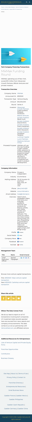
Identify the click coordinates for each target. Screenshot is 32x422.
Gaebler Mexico (21, 396)
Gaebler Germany (10, 408)
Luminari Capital (23, 137)
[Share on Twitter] (8, 298)
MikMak (20, 93)
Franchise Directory (15, 383)
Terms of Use (23, 373)
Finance (2, 7)
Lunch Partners (22, 139)
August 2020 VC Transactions (15, 9)
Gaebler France (9, 396)
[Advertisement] (16, 31)
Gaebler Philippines (16, 399)
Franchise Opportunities (9, 349)
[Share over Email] (18, 298)
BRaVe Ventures (23, 116)
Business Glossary (7, 358)
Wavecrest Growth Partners (23, 108)
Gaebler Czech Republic (15, 405)
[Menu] (29, 2)
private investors (23, 118)
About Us (14, 373)
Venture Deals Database (10, 7)
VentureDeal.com (7, 328)
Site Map (7, 373)
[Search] (26, 2)
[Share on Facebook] (3, 298)
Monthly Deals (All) (5, 9)
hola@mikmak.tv (23, 194)
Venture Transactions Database (22, 7)
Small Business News (16, 390)
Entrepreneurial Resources (15, 386)
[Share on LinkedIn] (13, 298)
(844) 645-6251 (22, 188)
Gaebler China (23, 408)
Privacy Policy (11, 377)
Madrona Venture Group (23, 142)
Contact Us (21, 377)
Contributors (5, 354)
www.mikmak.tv (23, 191)
